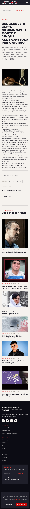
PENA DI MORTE (20, 10)
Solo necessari (8, 504)
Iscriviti (4, 442)
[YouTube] (7, 420)
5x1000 (4, 448)
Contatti (4, 460)
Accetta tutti (21, 504)
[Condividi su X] (17, 181)
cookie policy (17, 499)
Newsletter (5, 457)
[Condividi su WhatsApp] (9, 181)
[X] (3, 420)
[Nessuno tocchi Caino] (9, 2)
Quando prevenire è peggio (9, 433)
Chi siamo (4, 454)
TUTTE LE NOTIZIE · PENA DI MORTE (12, 215)
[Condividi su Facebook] (13, 181)
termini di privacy (14, 478)
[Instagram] (15, 420)
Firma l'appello (6, 440)
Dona (3, 445)
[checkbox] (4, 477)
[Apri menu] (26, 2)
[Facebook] (11, 420)
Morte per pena (6, 430)
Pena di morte (6, 428)
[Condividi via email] (21, 181)
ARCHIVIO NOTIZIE (7, 10)
